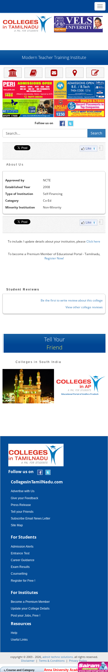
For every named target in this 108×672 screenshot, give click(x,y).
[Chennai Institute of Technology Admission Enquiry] (28, 108)
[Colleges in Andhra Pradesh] (28, 386)
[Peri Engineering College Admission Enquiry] (28, 90)
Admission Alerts (22, 546)
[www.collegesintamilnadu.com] (28, 24)
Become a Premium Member (30, 602)
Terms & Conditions (52, 660)
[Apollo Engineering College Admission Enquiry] (79, 108)
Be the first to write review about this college (72, 300)
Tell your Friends (22, 511)
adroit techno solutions (57, 657)
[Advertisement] (54, 41)
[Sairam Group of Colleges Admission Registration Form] (92, 667)
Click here (93, 241)
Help (14, 633)
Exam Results (20, 567)
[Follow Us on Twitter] (47, 472)
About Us (15, 164)
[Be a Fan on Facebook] (39, 472)
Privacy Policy (78, 660)
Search (96, 133)
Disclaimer (27, 660)
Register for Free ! (23, 580)
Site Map (17, 525)
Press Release (21, 505)
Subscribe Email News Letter (30, 518)
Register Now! (54, 258)
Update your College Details (30, 608)
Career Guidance (22, 560)
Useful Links (19, 639)
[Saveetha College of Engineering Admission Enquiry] (79, 90)
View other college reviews (84, 307)
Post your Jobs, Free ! (25, 615)
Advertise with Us (22, 491)
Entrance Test (20, 553)
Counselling (19, 573)
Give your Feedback (24, 498)
